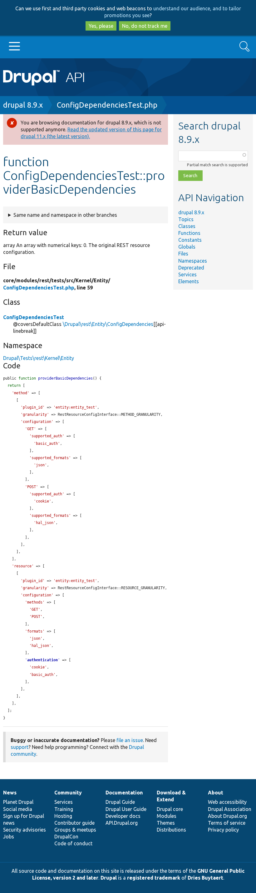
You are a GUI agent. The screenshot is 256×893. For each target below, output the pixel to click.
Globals (186, 247)
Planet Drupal (18, 802)
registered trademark (153, 878)
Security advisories (24, 829)
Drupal (109, 878)
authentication (42, 660)
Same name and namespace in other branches (65, 215)
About (215, 792)
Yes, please (101, 26)
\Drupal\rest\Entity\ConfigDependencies (108, 324)
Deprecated (191, 267)
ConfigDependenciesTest (33, 317)
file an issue (129, 740)
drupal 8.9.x (23, 105)
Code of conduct (73, 843)
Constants (190, 240)
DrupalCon (66, 836)
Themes (166, 823)
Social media (17, 809)
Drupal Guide (120, 802)
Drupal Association (229, 809)
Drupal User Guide (126, 809)
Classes (186, 226)
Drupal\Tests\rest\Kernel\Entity (38, 358)
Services (187, 274)
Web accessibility (227, 802)
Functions (189, 233)
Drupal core (170, 809)
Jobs (8, 836)
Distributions (171, 829)
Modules (166, 816)
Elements (188, 281)
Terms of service (226, 823)
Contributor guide (74, 823)
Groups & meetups (75, 829)
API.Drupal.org (122, 823)
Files (183, 253)
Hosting (63, 816)
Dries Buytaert (205, 878)
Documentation (124, 792)
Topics (186, 219)
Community (68, 792)
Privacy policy (223, 829)
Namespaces (192, 261)
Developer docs (123, 816)
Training (63, 809)
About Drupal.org (227, 816)
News (10, 792)
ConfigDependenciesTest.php (107, 105)
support (19, 747)
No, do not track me (144, 26)
